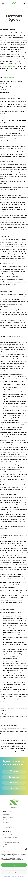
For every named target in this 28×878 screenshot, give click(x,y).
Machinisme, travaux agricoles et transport (11, 843)
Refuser (14, 869)
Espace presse (6, 825)
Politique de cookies (7, 876)
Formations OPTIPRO (8, 827)
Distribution (6, 840)
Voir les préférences (14, 873)
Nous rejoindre (6, 822)
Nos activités (6, 814)
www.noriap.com (10, 66)
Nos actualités (6, 820)
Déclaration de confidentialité (18, 876)
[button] (26, 849)
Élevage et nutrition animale (10, 837)
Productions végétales (8, 835)
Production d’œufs (7, 846)
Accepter (14, 865)
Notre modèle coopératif (9, 817)
